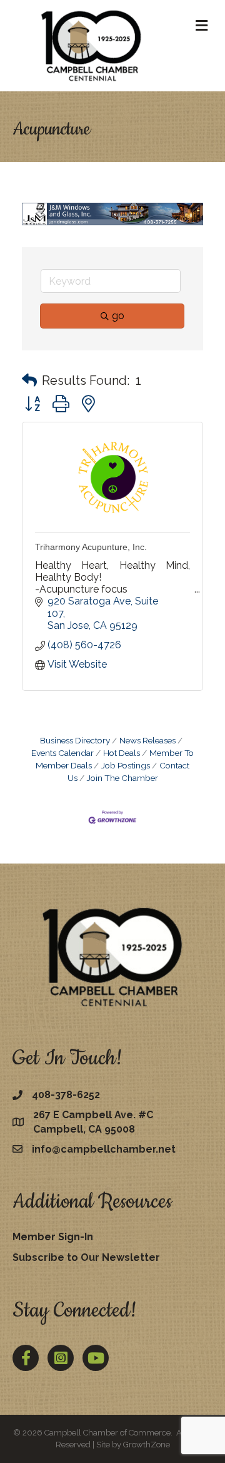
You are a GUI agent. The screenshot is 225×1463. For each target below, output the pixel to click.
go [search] (118, 316)
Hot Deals (121, 753)
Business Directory (75, 740)
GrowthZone (146, 1444)
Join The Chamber (122, 778)
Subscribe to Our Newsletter (86, 1257)
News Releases (147, 740)
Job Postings (125, 765)
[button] (29, 380)
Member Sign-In (52, 1237)
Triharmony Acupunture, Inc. (91, 547)
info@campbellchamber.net (104, 1149)
